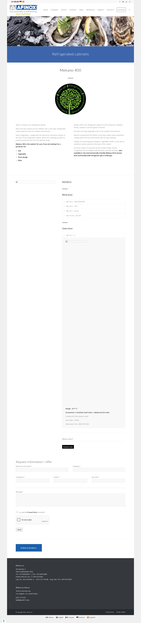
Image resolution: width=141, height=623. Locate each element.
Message (19, 492)
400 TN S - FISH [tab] (71, 206)
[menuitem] (45, 9)
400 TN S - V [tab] (70, 235)
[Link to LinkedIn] (126, 1)
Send (19, 530)
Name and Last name (24, 466)
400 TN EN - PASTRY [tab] (73, 216)
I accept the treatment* (32, 512)
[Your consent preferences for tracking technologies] (4, 621)
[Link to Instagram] (129, 1)
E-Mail (56, 477)
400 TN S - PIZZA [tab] (72, 211)
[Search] (129, 9)
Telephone (20, 477)
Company (76, 466)
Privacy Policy (32, 512)
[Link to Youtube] (123, 1)
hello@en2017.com (22, 600)
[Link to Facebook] (119, 1)
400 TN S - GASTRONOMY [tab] (75, 202)
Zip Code (95, 477)
